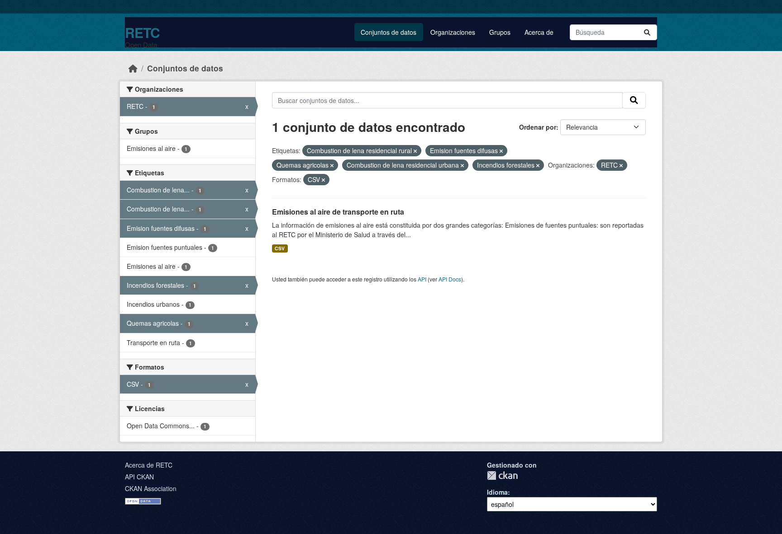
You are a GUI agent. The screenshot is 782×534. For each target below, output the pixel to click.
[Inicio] (133, 68)
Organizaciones (452, 32)
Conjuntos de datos (388, 32)
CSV (280, 248)
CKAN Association (150, 488)
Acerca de (539, 32)
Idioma (497, 492)
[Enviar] (647, 32)
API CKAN (139, 476)
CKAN (502, 475)
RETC (142, 32)
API (422, 279)
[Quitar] (415, 151)
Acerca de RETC (148, 464)
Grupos (499, 32)
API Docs (450, 279)
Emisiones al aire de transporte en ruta (338, 211)
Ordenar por (537, 126)
